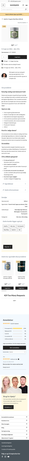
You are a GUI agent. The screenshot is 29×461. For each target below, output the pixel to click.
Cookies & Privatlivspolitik (8, 449)
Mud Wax (6, 229)
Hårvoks (12, 226)
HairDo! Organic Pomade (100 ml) (7, 277)
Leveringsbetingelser (6, 446)
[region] (14, 33)
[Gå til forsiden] (14, 5)
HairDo (6, 226)
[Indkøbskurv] (27, 5)
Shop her (7, 246)
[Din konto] (23, 5)
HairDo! (14, 229)
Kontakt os (8, 407)
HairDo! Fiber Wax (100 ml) (21, 277)
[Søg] (26, 9)
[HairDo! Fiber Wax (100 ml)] (21, 266)
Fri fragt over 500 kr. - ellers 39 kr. (10, 49)
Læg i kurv (17, 57)
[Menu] (3, 5)
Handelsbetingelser (6, 442)
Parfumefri (21, 226)
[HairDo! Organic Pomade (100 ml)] (7, 266)
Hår (20, 229)
